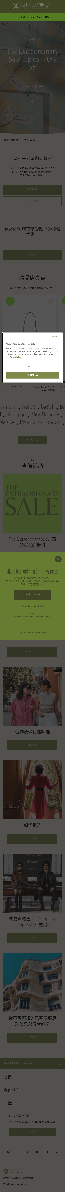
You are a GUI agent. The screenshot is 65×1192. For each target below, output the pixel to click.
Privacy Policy (15, 357)
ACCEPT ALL (32, 375)
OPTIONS (32, 366)
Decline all (55, 336)
